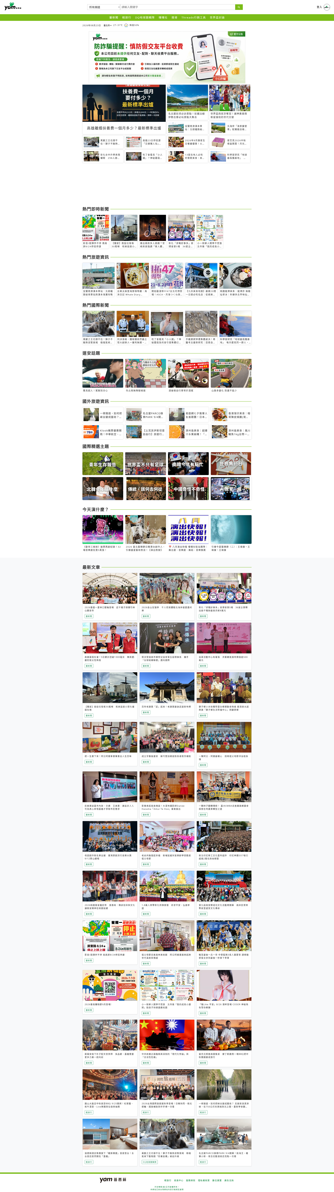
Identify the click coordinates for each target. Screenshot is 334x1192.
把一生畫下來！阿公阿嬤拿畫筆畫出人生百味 (108, 756)
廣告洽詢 (229, 1180)
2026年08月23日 (91, 25)
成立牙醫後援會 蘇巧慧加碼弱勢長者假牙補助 (166, 756)
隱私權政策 (204, 1180)
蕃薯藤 (12, 6)
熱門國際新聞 (95, 305)
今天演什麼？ (95, 509)
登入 (319, 7)
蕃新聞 (113, 17)
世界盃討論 (217, 17)
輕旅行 (126, 17)
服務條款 (190, 1180)
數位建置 (217, 1180)
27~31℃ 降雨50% (126, 25)
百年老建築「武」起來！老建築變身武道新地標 (166, 706)
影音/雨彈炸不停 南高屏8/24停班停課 (105, 954)
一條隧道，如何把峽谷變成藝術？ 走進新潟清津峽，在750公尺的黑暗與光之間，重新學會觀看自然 (224, 1106)
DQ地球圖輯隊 (145, 17)
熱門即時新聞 (95, 209)
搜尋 (175, 17)
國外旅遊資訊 (95, 401)
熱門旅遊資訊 (95, 257)
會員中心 (178, 1180)
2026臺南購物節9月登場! (98, 1004)
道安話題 (91, 353)
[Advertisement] (160, 185)
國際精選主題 (95, 446)
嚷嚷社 (163, 17)
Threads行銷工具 (193, 17)
